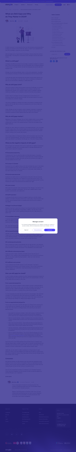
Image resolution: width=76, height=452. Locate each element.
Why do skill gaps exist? (55, 19)
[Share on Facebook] (51, 61)
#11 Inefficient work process (57, 40)
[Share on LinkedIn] (57, 61)
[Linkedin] (16, 434)
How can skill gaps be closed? (56, 42)
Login (64, 4)
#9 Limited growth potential (57, 37)
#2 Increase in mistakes (56, 26)
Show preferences (38, 230)
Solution (23, 4)
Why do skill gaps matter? (56, 21)
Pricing (36, 4)
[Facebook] (7, 434)
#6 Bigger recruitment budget (57, 32)
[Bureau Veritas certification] (16, 443)
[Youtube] (11, 434)
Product (16, 4)
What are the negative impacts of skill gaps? (59, 23)
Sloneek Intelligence (49, 1)
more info (52, 225)
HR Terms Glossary (67, 449)
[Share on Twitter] (54, 61)
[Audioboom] (21, 434)
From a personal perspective (57, 43)
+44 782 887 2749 (61, 425)
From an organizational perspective (58, 45)
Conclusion (53, 47)
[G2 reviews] (8, 443)
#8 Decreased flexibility (56, 35)
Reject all (26, 230)
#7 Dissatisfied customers (57, 34)
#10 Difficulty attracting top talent (58, 38)
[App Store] (67, 443)
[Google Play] (59, 443)
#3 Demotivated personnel (57, 27)
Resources (29, 4)
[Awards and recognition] (25, 443)
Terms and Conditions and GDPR (56, 449)
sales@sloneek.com (61, 424)
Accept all (50, 230)
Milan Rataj (12, 21)
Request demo (49, 4)
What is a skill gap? (54, 17)
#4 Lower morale (55, 29)
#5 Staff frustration (56, 31)
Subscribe (67, 54)
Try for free (58, 4)
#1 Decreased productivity (57, 24)
